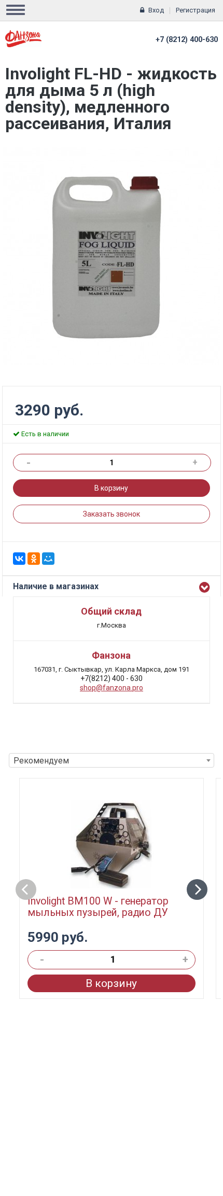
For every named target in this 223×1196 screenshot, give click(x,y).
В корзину (111, 488)
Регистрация (195, 10)
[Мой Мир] (48, 558)
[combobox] (111, 760)
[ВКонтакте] (19, 558)
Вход (156, 10)
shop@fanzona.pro (111, 688)
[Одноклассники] (33, 558)
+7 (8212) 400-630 (187, 39)
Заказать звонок (111, 514)
